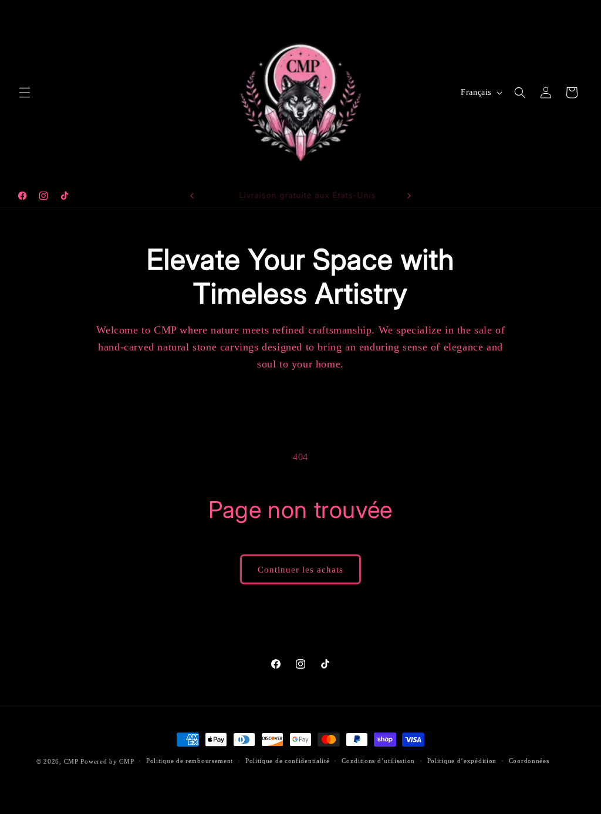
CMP (71, 761)
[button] (25, 92)
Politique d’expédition (462, 760)
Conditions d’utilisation (378, 760)
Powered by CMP (107, 761)
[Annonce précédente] (192, 196)
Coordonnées (529, 760)
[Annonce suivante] (409, 196)
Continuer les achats (300, 569)
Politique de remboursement (189, 760)
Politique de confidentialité (287, 760)
